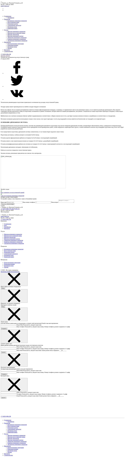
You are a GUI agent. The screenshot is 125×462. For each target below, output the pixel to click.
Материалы (7, 42)
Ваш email (20, 350)
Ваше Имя (20, 325)
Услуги (6, 30)
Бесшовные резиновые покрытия (17, 20)
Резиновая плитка (12, 24)
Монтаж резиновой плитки (15, 36)
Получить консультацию (7, 204)
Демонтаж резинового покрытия (16, 37)
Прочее (9, 48)
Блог (5, 225)
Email (18, 396)
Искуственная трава (13, 22)
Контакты (7, 50)
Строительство (8, 51)
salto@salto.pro (5, 6)
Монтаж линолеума (13, 34)
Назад (3, 288)
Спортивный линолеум (14, 25)
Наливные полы (12, 27)
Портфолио (10, 17)
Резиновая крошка (12, 45)
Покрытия (7, 19)
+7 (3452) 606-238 (6, 54)
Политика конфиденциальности (10, 271)
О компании (7, 16)
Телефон (19, 394)
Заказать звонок (5, 55)
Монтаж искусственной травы (16, 33)
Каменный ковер (12, 28)
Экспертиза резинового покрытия (17, 40)
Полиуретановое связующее (15, 43)
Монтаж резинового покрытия (16, 31)
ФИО (18, 392)
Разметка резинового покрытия (16, 39)
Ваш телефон (20, 326)
